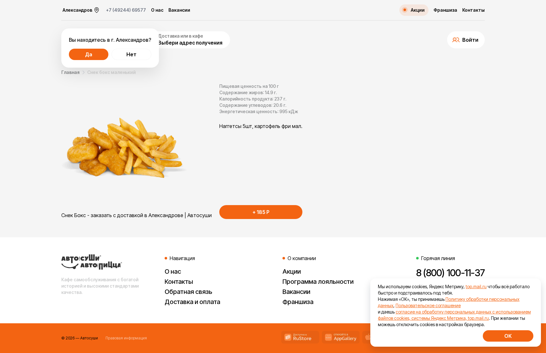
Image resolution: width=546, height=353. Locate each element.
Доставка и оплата (192, 302)
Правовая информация (126, 338)
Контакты (473, 10)
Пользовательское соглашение (428, 305)
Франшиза (445, 10)
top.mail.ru (476, 286)
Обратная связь (188, 291)
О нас (157, 10)
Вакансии (179, 10)
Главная (70, 72)
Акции (291, 271)
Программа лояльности (318, 281)
